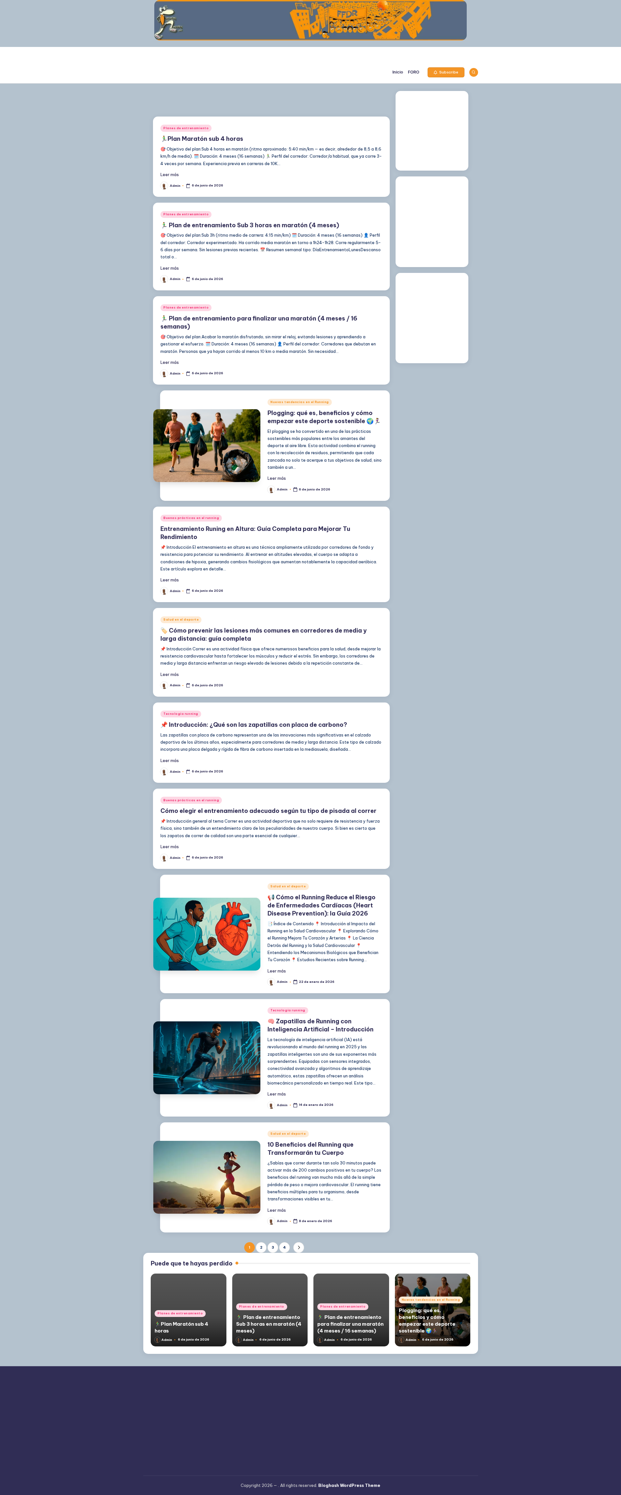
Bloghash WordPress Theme (349, 1485)
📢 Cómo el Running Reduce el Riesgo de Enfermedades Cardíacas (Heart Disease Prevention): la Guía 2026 (321, 905)
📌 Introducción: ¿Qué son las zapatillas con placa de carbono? (253, 724)
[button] (446, 72)
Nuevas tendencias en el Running (299, 402)
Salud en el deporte (181, 619)
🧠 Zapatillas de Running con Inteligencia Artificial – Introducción (320, 1025)
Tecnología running (180, 713)
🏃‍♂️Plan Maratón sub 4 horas (201, 138)
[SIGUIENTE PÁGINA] (298, 1247)
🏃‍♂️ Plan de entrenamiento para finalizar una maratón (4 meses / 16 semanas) (350, 1324)
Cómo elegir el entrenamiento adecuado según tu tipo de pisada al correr (268, 811)
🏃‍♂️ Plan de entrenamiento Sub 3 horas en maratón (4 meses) (249, 225)
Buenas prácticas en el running (191, 518)
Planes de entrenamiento (186, 128)
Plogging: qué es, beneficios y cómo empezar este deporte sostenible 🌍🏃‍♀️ (427, 1320)
